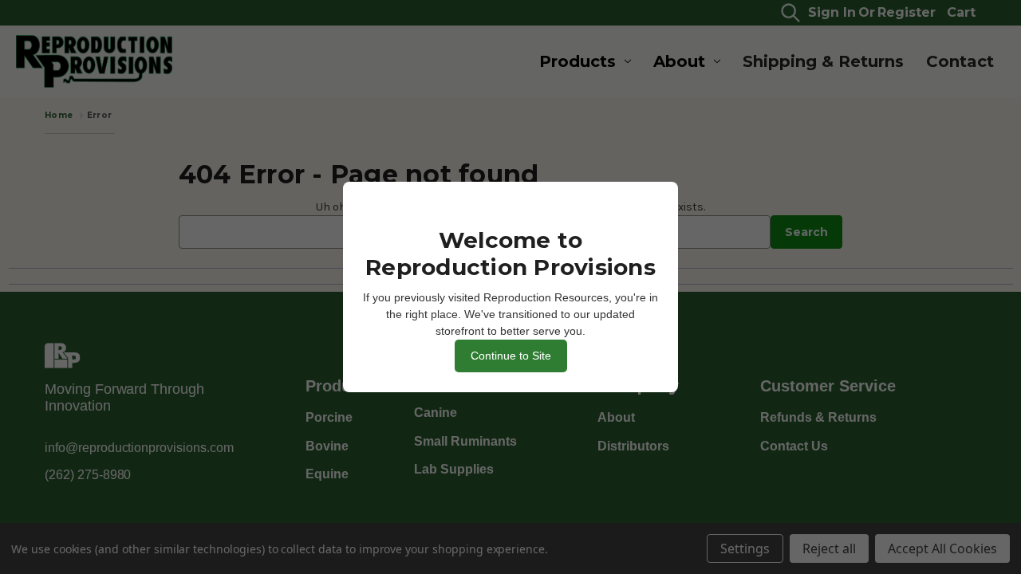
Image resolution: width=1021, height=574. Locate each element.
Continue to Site (511, 355)
